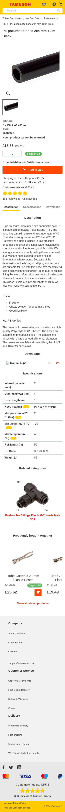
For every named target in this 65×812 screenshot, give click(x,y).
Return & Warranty (18, 699)
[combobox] (32, 10)
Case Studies (15, 642)
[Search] (59, 10)
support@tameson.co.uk (21, 663)
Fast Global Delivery (19, 690)
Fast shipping (15, 734)
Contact (12, 708)
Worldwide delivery (18, 725)
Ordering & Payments (19, 680)
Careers (12, 651)
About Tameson (16, 633)
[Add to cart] (38, 592)
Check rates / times (18, 744)
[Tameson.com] (20, 4)
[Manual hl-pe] (58, 363)
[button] (4, 4)
